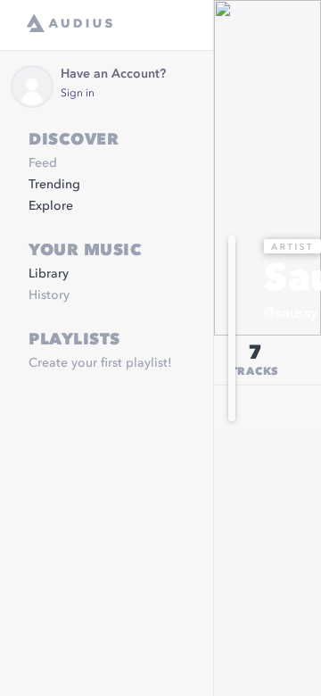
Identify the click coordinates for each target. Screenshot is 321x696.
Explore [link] (51, 206)
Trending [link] (54, 184)
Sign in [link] (78, 93)
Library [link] (49, 274)
